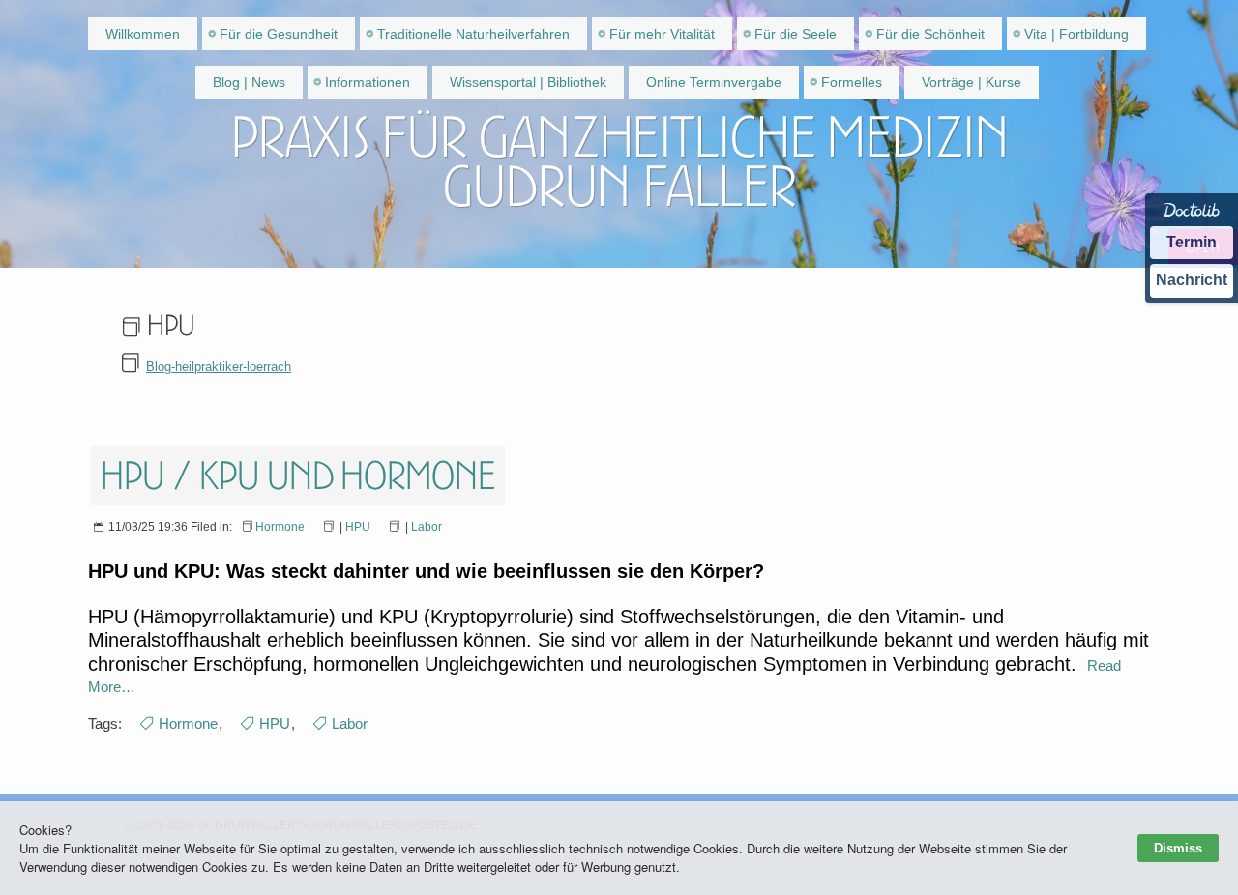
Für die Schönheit (930, 34)
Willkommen (142, 34)
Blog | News (249, 82)
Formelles (851, 82)
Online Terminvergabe (713, 82)
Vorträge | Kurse (971, 82)
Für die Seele (795, 34)
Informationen (367, 82)
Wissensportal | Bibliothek (528, 82)
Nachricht (1191, 280)
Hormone (280, 527)
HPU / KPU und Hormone (298, 475)
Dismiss (1178, 848)
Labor (426, 527)
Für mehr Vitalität (662, 34)
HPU (357, 527)
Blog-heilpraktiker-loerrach (218, 367)
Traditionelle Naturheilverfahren (473, 34)
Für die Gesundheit (279, 34)
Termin (1191, 242)
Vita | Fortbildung (1076, 34)
